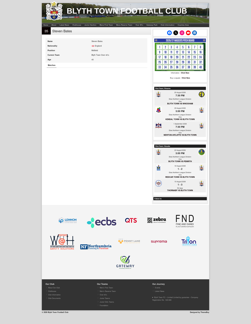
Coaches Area (183, 25)
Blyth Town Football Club (127, 11)
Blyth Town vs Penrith (180, 161)
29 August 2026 (180, 108)
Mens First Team (106, 25)
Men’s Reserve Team (108, 291)
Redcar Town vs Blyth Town (180, 177)
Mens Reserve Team (124, 25)
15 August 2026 (180, 181)
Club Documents (54, 298)
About (53, 25)
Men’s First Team (106, 287)
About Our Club (54, 287)
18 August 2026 (180, 166)
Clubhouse (76, 25)
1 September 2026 (180, 124)
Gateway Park (151, 25)
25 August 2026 (180, 92)
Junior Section (90, 25)
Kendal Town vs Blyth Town (180, 119)
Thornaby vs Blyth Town (180, 190)
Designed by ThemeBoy (199, 312)
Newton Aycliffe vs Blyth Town (180, 135)
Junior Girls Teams (107, 302)
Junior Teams (105, 298)
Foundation (104, 305)
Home (45, 25)
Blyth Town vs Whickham (180, 103)
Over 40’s (139, 25)
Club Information (167, 25)
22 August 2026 (180, 150)
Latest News (64, 25)
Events (157, 287)
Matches (51, 65)
